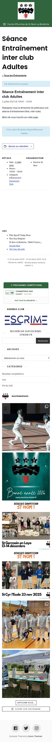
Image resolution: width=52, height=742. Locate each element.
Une (4, 379)
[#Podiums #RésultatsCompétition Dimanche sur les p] (26, 575)
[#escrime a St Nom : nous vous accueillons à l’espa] (26, 674)
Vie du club (7, 385)
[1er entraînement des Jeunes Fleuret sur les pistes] (26, 625)
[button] (26, 24)
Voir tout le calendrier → (26, 300)
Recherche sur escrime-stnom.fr (26, 333)
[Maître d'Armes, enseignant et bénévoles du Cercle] (26, 476)
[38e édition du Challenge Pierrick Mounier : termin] (26, 427)
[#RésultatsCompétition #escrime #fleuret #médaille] (26, 526)
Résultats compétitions (13, 373)
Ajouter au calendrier (18, 146)
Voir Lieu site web (17, 249)
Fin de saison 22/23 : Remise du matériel (16, 261)
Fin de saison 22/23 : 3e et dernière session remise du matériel (35, 262)
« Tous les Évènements (14, 75)
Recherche (43, 340)
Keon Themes (35, 736)
